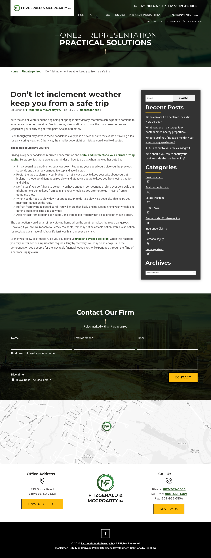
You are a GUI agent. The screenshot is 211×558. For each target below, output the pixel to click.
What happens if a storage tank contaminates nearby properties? (166, 130)
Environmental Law (184, 15)
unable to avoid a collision (92, 238)
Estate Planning (155, 197)
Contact (119, 15)
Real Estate (154, 21)
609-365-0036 (187, 6)
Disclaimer (18, 374)
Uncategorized (89, 109)
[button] (208, 535)
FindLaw (151, 547)
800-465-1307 (156, 6)
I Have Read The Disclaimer (33, 380)
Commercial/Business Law (184, 21)
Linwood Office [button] (42, 504)
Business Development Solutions (121, 547)
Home (82, 15)
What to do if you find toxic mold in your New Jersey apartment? (170, 140)
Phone (141, 338)
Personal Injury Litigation (148, 15)
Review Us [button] (169, 509)
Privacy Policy (90, 547)
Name (15, 338)
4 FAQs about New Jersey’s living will (168, 148)
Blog (106, 15)
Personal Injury (155, 239)
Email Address (83, 338)
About (94, 15)
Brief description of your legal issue (33, 353)
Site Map (75, 547)
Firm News (152, 208)
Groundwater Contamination (163, 218)
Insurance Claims (156, 228)
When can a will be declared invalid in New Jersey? (168, 119)
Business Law (154, 177)
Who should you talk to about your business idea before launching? (166, 156)
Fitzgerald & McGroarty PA (43, 109)
